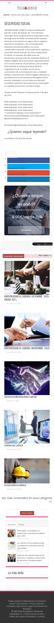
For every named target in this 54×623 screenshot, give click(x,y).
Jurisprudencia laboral (15, 485)
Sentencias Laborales (20, 14)
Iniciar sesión (27, 513)
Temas (21, 524)
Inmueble (11, 606)
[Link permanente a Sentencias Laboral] (27, 427)
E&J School (21, 606)
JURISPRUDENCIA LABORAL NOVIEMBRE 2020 (26, 348)
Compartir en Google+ (16, 174)
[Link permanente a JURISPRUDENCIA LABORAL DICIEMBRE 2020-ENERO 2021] (27, 278)
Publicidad (30, 616)
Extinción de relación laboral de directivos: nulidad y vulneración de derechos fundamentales (31, 558)
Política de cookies (17, 616)
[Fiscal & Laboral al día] (27, 8)
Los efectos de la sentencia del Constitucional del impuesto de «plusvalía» (30, 545)
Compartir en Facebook (17, 161)
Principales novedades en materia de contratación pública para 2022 (31, 533)
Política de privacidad (33, 614)
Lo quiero (11, 154)
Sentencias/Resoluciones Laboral (20, 396)
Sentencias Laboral (13, 445)
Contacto (41, 616)
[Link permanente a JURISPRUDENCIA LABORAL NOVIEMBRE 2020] (27, 329)
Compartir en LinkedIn (16, 180)
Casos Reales (22, 603)
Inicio (6, 14)
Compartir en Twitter (16, 168)
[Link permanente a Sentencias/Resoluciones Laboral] (27, 378)
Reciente (12, 524)
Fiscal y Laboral (36, 603)
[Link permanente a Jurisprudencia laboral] (27, 470)
